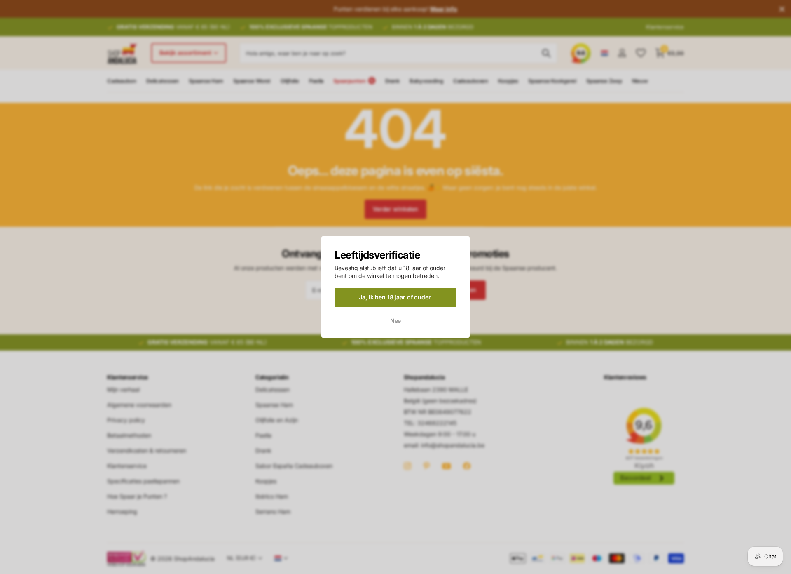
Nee (395, 320)
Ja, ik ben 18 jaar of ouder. (395, 297)
